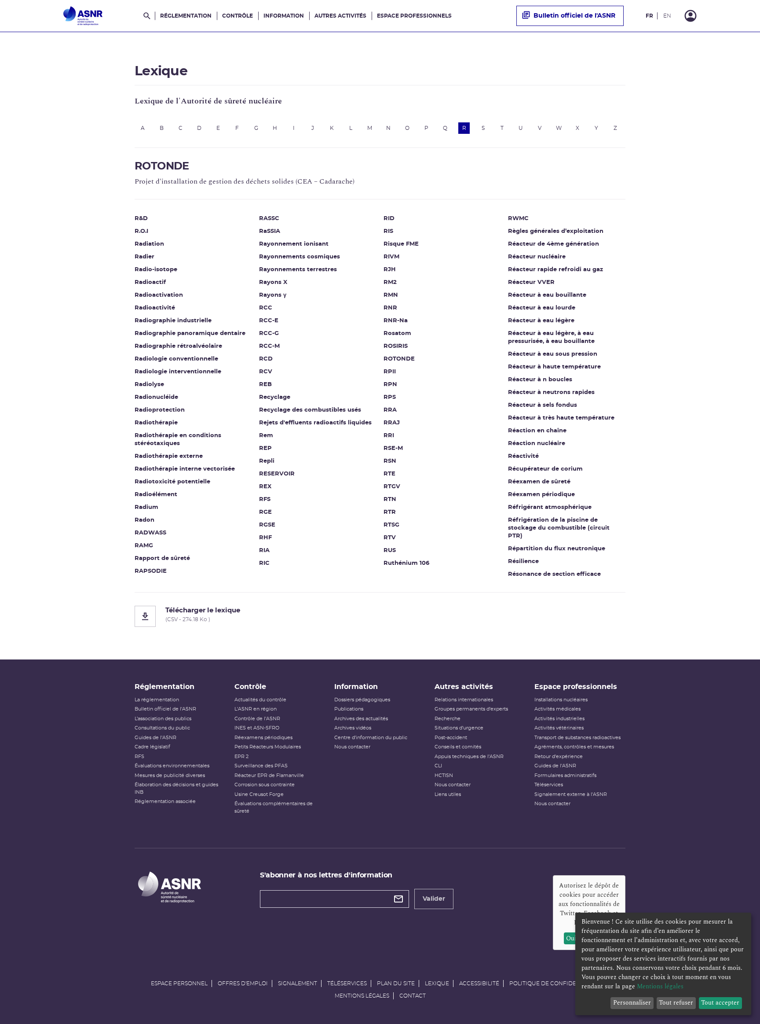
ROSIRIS (396, 346)
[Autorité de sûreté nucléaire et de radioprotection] (82, 16)
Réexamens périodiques (263, 737)
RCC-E (268, 321)
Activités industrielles (559, 718)
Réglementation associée (165, 801)
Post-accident (451, 737)
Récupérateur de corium (545, 469)
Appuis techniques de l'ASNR (469, 756)
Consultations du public (162, 728)
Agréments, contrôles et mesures (574, 746)
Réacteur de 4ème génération (553, 244)
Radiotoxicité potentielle (172, 482)
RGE (265, 512)
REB (265, 384)
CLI (438, 765)
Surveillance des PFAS (261, 765)
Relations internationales (464, 699)
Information (283, 15)
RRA (390, 410)
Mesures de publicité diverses (170, 775)
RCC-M (269, 346)
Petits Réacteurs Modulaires (267, 746)
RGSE (267, 525)
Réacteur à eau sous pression (552, 354)
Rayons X (273, 282)
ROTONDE (399, 359)
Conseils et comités (458, 746)
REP (265, 448)
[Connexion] (690, 16)
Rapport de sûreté (162, 558)
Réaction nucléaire (536, 443)
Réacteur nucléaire (537, 257)
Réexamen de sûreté (539, 482)
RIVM (391, 257)
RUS (390, 550)
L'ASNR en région (255, 709)
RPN (390, 384)
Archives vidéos (352, 728)
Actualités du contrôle (260, 699)
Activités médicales (557, 709)
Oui (571, 938)
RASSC (269, 218)
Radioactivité (155, 308)
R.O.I (141, 231)
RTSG (391, 525)
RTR (390, 512)
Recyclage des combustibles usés (310, 410)
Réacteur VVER (531, 282)
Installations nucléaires (561, 699)
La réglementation (157, 699)
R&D (141, 218)
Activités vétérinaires (559, 728)
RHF (265, 538)
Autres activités (340, 15)
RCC (265, 308)
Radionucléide (156, 397)
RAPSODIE (151, 571)
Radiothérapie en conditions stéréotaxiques (178, 439)
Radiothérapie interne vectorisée (185, 469)
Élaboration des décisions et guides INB (176, 788)
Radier (144, 257)
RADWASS (150, 533)
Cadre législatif (152, 746)
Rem (266, 435)
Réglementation (186, 15)
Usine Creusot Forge (259, 794)
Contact (412, 995)
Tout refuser (676, 1002)
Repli (266, 461)
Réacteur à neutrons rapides (551, 392)
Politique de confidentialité (554, 983)
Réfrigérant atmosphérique (550, 507)
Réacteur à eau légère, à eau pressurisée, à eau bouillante (551, 337)
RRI (389, 435)
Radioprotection (160, 410)
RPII (390, 372)
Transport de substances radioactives (577, 737)
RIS (388, 231)
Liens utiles (448, 794)
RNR (390, 308)
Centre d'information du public (370, 737)
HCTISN (444, 775)
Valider (434, 899)
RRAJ (392, 423)
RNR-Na (396, 321)
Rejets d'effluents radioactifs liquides (315, 423)
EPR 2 (241, 756)
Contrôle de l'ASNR (257, 718)
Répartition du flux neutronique (556, 549)
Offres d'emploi (243, 983)
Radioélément (156, 494)
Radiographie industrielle (173, 321)
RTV (390, 538)
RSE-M (393, 448)
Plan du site (396, 983)
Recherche (447, 718)
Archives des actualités (361, 718)
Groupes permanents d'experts (471, 709)
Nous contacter (352, 746)
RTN (390, 499)
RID (389, 218)
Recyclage (274, 397)
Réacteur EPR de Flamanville (269, 775)
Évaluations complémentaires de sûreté (273, 807)
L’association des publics (163, 718)
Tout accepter (720, 1002)
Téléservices (548, 784)
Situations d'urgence (459, 728)
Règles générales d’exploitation (555, 231)
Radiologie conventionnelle (176, 359)
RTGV (392, 487)
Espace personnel (179, 983)
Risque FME (401, 244)
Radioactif (150, 282)
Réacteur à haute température (554, 367)
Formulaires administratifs (565, 775)
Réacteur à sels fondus (542, 405)
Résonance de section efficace (554, 574)
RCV (265, 372)
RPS (390, 397)
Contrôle (237, 15)
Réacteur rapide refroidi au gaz (555, 270)
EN (667, 15)
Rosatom (397, 333)
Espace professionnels (414, 15)
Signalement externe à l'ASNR (570, 794)
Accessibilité (479, 983)
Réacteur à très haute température (561, 418)
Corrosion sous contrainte (264, 784)
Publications (348, 709)
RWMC (518, 218)
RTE (389, 474)
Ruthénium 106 (406, 563)
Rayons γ (272, 295)
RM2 (390, 282)
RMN (391, 295)
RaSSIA (269, 231)
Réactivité (523, 456)
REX (265, 487)
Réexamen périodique (541, 494)
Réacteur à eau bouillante (547, 295)
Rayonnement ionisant (294, 244)
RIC (264, 563)
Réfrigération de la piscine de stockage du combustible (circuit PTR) (559, 528)
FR (649, 15)
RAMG (144, 546)
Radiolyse (149, 384)
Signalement (297, 983)
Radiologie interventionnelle (178, 372)
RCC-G (269, 333)
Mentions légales (362, 995)
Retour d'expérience (558, 756)
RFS (264, 499)
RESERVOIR (277, 474)
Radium (146, 507)
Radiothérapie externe (169, 456)
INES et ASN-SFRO (256, 728)
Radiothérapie (156, 423)
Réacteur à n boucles (540, 380)
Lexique (437, 983)
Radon (144, 520)
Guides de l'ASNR (155, 737)
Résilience (523, 561)
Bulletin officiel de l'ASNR (574, 16)
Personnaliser (632, 1002)
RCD (266, 359)
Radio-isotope (156, 270)
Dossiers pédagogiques (362, 699)
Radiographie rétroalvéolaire (178, 346)
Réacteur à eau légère (541, 321)
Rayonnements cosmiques (299, 257)
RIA (264, 550)
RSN (390, 461)
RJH (390, 270)
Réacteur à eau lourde (541, 308)
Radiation (149, 244)
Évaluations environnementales (172, 765)
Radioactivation (159, 295)
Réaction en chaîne (537, 431)
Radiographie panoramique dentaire (190, 333)
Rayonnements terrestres (298, 270)
